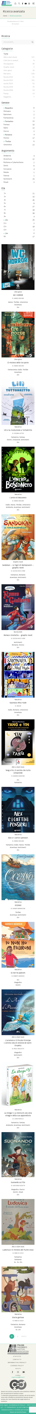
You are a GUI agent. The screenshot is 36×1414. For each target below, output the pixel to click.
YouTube (26, 3)
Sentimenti (8, 179)
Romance (8, 135)
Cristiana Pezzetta (19, 1185)
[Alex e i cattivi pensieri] (18, 810)
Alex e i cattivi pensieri (18, 838)
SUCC (24, 1336)
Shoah (6, 182)
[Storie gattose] (18, 1289)
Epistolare (7, 114)
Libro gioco (18, 292)
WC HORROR (18, 295)
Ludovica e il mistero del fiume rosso (18, 1250)
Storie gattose (18, 1317)
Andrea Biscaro (19, 298)
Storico (6, 138)
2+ (5, 193)
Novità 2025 (18, 632)
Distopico (7, 111)
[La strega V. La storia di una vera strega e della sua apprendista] (18, 1085)
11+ (5, 223)
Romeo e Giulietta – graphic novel (18, 635)
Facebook (22, 3)
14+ (6, 233)
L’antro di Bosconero (18, 498)
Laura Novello (19, 1119)
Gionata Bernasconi (19, 908)
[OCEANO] (18, 877)
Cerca (32, 42)
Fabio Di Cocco (19, 1253)
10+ (6, 220)
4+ (5, 200)
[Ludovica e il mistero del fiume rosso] (18, 1222)
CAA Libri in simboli (11, 60)
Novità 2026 (8, 90)
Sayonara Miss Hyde (18, 703)
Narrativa (18, 427)
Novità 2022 (8, 77)
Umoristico (8, 145)
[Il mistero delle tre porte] (18, 334)
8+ (5, 213)
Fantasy (7, 124)
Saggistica (7, 97)
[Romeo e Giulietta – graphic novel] (18, 607)
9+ (5, 216)
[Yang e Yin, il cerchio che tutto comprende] (18, 742)
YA (5, 236)
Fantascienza (8, 118)
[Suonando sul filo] (18, 1154)
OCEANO (18, 905)
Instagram (29, 3)
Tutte (6, 54)
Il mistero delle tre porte (18, 363)
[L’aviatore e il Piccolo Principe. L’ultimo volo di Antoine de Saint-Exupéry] (18, 1012)
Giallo (6, 128)
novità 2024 (8, 83)
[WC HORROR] (18, 267)
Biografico (9, 108)
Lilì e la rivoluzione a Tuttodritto (18, 430)
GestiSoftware (21, 1412)
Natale (6, 172)
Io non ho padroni (18, 973)
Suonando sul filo (18, 1182)
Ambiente (7, 156)
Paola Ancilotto (19, 1049)
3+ (5, 196)
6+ (5, 206)
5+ (5, 203)
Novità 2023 (8, 80)
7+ (5, 210)
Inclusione (7, 169)
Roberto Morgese (18, 976)
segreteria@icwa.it (18, 1377)
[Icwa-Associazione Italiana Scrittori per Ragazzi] (7, 3)
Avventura (8, 159)
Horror (6, 131)
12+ (5, 226)
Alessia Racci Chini (19, 571)
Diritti (6, 166)
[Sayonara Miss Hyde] (18, 675)
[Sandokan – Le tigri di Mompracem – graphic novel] (18, 537)
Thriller (8, 141)
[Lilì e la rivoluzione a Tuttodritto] (18, 402)
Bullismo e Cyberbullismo (13, 162)
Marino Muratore (19, 776)
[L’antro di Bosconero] (18, 469)
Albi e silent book (18, 767)
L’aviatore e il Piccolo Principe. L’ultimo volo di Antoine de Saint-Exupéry (18, 1043)
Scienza (6, 175)
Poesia (6, 93)
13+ (5, 230)
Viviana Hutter (19, 433)
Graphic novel (18, 562)
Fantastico (9, 121)
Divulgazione (8, 64)
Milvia (19, 706)
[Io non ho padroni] (18, 945)
